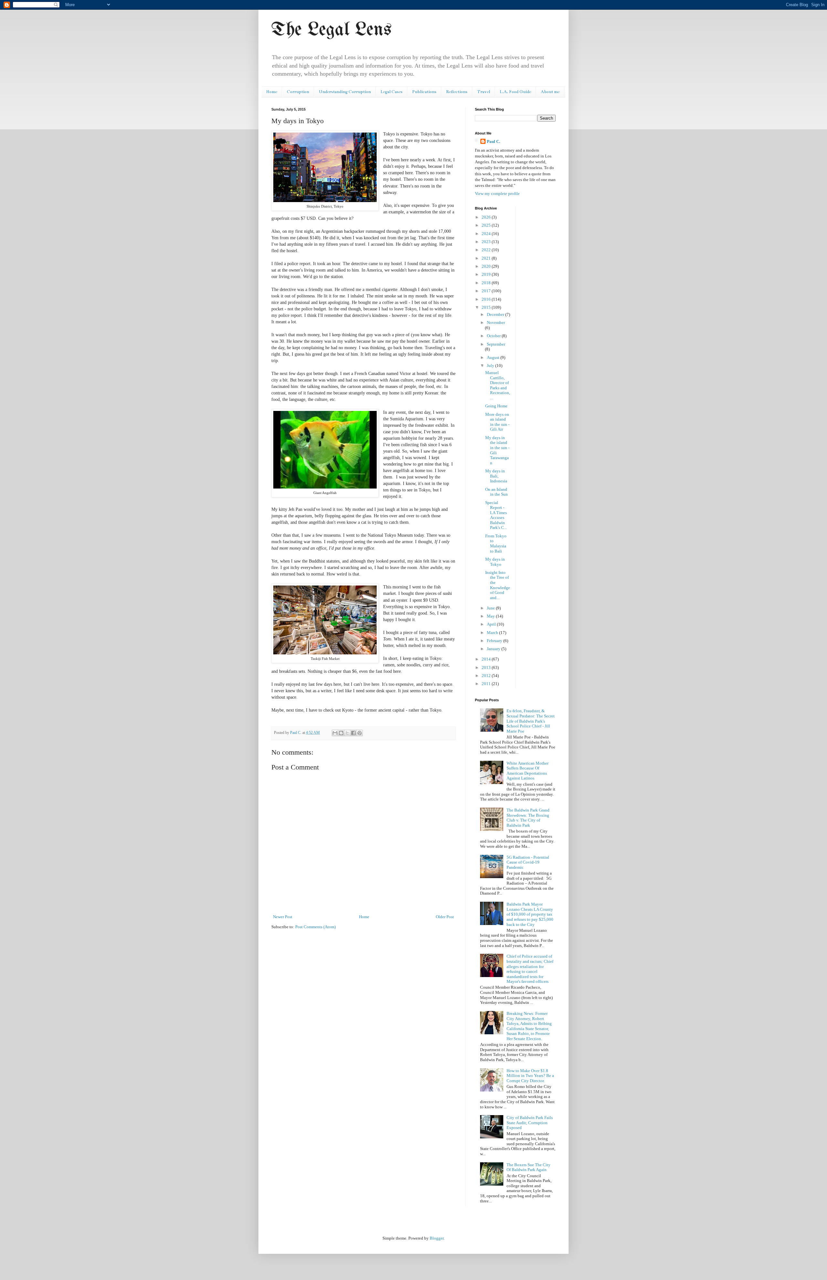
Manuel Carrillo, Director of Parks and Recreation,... (497, 385)
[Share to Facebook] (353, 733)
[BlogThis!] (341, 733)
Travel (483, 91)
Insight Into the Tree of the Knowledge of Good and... (497, 585)
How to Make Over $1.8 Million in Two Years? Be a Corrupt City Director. (530, 1075)
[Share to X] (347, 733)
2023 (487, 241)
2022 (487, 249)
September (496, 344)
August (493, 357)
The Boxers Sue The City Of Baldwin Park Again (528, 1167)
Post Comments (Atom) (315, 926)
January (494, 648)
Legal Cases (392, 91)
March (493, 632)
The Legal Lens (331, 30)
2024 (487, 233)
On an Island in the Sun (496, 492)
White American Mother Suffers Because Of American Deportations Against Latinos (528, 771)
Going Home (496, 405)
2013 (487, 667)
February (495, 640)
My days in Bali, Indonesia (496, 475)
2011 (487, 683)
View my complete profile (497, 193)
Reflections (456, 91)
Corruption (298, 91)
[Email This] (335, 733)
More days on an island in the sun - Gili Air (497, 422)
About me (550, 91)
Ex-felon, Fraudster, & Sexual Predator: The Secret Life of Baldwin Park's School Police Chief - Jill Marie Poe (531, 720)
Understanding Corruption (345, 91)
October (494, 335)
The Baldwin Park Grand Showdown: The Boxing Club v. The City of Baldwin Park (528, 818)
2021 (487, 258)
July (491, 365)
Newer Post (282, 916)
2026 (487, 217)
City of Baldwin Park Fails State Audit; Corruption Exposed (530, 1122)
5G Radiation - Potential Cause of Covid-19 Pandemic (528, 862)
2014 (487, 659)
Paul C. (493, 141)
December (496, 314)
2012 (487, 675)
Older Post (445, 916)
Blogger (437, 1238)
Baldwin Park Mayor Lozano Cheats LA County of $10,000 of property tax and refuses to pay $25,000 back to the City (530, 914)
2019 (487, 274)
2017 (487, 290)
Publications (424, 91)
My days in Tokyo (495, 562)
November (496, 322)
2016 (487, 299)
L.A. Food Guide (515, 91)
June (491, 608)
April (492, 624)
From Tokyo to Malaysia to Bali (496, 543)
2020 (487, 266)
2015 (487, 307)
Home (271, 91)
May (491, 616)
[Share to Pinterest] (359, 733)
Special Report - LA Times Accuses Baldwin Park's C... (496, 515)
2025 (487, 225)
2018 (487, 282)
